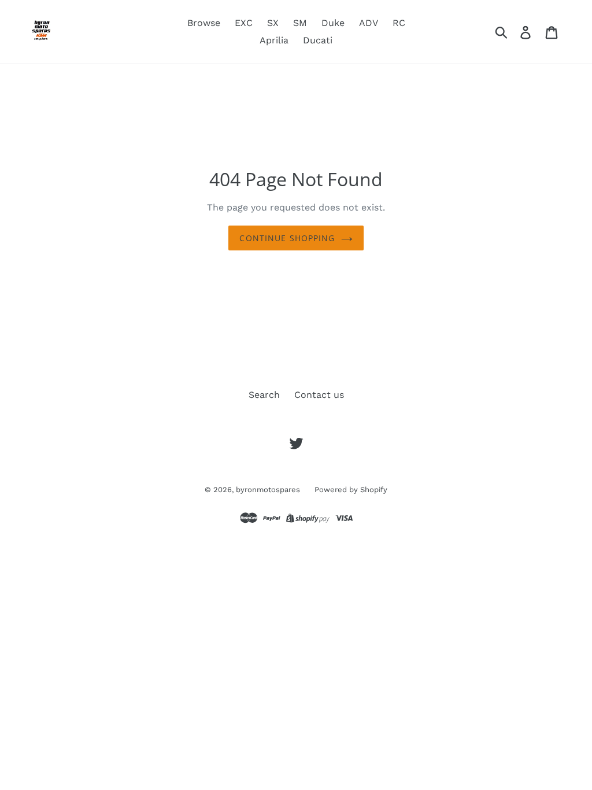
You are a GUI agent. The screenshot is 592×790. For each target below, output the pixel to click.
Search (264, 394)
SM (300, 22)
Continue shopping (287, 237)
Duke (333, 22)
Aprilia (274, 40)
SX (273, 22)
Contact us (319, 394)
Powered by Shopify (350, 489)
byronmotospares (268, 489)
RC (399, 22)
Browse (203, 22)
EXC (244, 22)
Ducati (317, 40)
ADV (368, 22)
